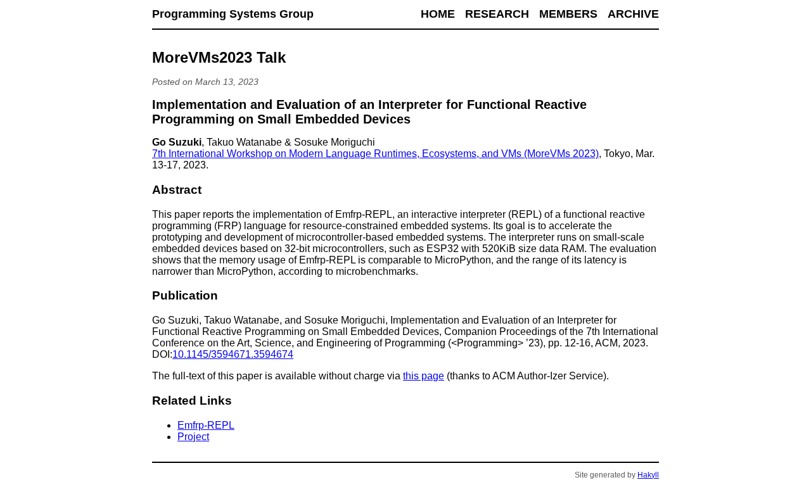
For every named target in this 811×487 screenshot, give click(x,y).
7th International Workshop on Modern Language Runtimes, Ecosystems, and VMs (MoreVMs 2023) (375, 153)
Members (568, 14)
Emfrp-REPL (205, 425)
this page (423, 375)
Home (438, 14)
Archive (633, 14)
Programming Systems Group (233, 14)
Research (497, 14)
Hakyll (648, 475)
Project (193, 436)
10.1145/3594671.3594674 (232, 354)
